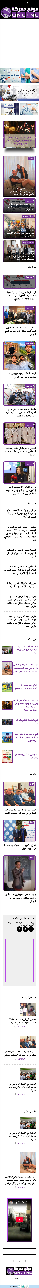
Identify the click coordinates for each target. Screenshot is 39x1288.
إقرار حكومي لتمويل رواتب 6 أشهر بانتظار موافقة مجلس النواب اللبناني (20, 898)
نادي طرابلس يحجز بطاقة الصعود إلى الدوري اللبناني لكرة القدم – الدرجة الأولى (26, 737)
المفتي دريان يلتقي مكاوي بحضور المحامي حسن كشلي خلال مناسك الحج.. (20, 451)
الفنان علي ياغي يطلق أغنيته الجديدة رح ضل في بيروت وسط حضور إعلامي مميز (19, 140)
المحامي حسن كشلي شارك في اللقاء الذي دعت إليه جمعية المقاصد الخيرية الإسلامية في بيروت (20, 570)
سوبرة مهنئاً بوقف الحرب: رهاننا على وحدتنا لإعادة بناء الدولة (21, 585)
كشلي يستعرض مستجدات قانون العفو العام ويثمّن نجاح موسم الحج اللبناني (20, 331)
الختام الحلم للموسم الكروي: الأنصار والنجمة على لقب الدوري (26, 687)
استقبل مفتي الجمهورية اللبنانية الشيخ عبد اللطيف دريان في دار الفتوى (21, 553)
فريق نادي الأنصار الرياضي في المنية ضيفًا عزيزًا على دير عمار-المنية (26, 650)
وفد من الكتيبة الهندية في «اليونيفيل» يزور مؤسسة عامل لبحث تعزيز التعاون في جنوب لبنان (20, 233)
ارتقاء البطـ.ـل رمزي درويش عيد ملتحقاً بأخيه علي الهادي (21, 375)
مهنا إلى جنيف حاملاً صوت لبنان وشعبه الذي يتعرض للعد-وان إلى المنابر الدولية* (21, 513)
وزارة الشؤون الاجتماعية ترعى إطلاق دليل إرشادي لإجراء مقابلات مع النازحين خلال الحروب (20, 490)
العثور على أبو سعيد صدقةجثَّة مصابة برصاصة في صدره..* (22, 1021)
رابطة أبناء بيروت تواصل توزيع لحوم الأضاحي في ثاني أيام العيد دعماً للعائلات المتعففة (21, 412)
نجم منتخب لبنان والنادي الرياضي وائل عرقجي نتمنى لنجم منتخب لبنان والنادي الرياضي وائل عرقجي (20, 191)
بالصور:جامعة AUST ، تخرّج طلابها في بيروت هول (20, 847)
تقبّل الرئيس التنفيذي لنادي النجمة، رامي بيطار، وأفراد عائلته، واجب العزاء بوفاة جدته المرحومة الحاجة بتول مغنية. (25, 705)
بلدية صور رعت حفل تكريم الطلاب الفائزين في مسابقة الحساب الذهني (20, 811)
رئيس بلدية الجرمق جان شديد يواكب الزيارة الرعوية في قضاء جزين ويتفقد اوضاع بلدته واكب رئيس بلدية (21, 602)
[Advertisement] (19, 45)
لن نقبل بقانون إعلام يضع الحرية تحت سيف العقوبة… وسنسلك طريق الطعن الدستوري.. (20, 207)
